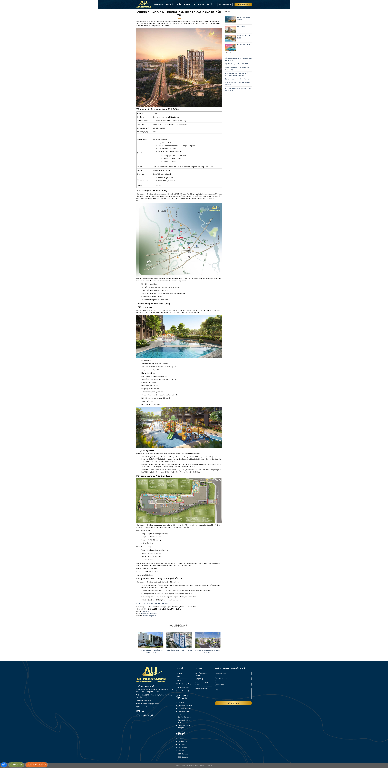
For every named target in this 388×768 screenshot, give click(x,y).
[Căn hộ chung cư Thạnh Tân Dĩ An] (179, 640)
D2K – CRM (181, 744)
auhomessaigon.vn (149, 616)
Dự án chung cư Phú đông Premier (237, 79)
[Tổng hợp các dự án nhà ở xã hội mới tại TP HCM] (150, 640)
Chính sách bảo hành (185, 705)
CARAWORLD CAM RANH (243, 37)
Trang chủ (158, 4)
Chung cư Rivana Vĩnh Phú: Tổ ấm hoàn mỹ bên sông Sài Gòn (237, 74)
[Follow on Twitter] (145, 715)
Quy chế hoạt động (182, 687)
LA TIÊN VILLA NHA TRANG (243, 19)
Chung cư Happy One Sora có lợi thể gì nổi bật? (238, 89)
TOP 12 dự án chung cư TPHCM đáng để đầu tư (237, 84)
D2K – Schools (183, 754)
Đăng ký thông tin (38, 765)
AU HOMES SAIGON (193, 765)
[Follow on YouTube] (151, 715)
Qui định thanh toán (184, 717)
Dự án (178, 4)
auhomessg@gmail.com (149, 613)
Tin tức (187, 4)
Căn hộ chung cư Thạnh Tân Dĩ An (237, 64)
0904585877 (146, 611)
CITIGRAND (241, 27)
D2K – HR (181, 751)
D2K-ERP (181, 738)
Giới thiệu (170, 4)
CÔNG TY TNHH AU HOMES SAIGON (152, 603)
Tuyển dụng (198, 4)
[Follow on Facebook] (138, 715)
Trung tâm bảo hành (185, 708)
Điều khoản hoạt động (183, 684)
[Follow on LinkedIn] (148, 715)
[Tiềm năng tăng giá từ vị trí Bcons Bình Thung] (207, 640)
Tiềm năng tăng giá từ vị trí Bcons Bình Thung (237, 69)
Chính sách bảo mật (183, 691)
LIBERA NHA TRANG (244, 45)
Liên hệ (209, 4)
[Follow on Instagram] (141, 715)
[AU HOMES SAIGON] (143, 4)
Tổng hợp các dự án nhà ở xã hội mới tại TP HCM (238, 59)
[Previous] (140, 644)
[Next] (218, 644)
